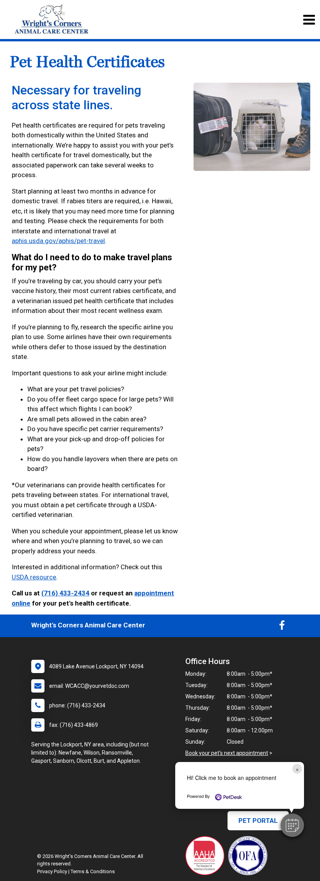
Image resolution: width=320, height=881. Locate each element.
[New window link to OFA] (249, 855)
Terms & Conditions (93, 871)
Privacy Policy (52, 871)
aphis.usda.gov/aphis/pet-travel (58, 241)
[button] (292, 825)
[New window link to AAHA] (206, 855)
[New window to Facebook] (282, 627)
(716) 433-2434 (65, 593)
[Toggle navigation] (309, 20)
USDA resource (34, 577)
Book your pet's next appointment (226, 753)
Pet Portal (258, 820)
